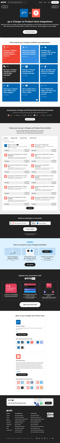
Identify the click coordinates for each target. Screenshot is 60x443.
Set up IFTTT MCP (30, 119)
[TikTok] (50, 438)
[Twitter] (47, 438)
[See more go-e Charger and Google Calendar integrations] (39, 342)
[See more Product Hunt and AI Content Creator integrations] (39, 387)
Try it (27, 150)
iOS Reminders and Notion (19, 426)
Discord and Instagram (19, 415)
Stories (8, 417)
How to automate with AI (35, 415)
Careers (13, 438)
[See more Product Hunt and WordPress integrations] (30, 387)
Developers (9, 438)
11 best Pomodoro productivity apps (37, 426)
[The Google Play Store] (50, 416)
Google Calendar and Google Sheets (21, 419)
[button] (30, 264)
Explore (40, 2)
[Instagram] (42, 438)
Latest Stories (34, 413)
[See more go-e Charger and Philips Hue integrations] (20, 347)
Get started (55, 2)
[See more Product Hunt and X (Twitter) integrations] (20, 387)
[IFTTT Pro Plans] (17, 145)
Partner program (19, 438)
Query (10, 146)
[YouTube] (44, 438)
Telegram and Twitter (18, 430)
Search (8, 426)
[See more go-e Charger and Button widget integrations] (30, 342)
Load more (30, 208)
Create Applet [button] (30, 229)
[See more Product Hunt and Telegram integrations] (20, 382)
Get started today (30, 32)
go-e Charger (15, 21)
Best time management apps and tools (37, 419)
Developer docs (9, 430)
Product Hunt (32, 21)
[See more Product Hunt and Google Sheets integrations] (30, 382)
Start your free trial (30, 304)
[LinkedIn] (39, 438)
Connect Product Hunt (22, 374)
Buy (16, 331)
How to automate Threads (35, 428)
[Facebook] (36, 438)
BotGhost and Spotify (19, 422)
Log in (49, 2)
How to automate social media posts (37, 430)
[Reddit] (52, 438)
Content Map (9, 424)
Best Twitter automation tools (36, 417)
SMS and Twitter (18, 424)
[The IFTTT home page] (3, 2)
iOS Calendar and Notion (19, 417)
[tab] (5, 138)
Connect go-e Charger (22, 334)
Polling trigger (38, 146)
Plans (45, 2)
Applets (8, 419)
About (31, 438)
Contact (24, 438)
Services (8, 415)
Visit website (18, 371)
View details (7, 150)
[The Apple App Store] (50, 414)
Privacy (28, 438)
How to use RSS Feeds (35, 422)
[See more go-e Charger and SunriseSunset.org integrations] (20, 342)
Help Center (9, 422)
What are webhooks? (34, 424)
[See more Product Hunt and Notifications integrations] (39, 382)
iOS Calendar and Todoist (19, 428)
